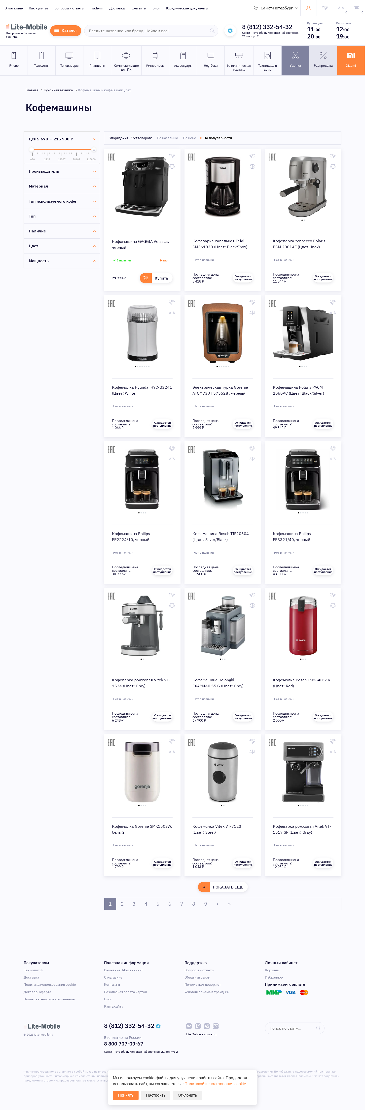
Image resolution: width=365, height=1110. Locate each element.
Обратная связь (197, 977)
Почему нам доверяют (202, 984)
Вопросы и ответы (69, 8)
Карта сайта (113, 1006)
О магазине (13, 8)
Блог (156, 8)
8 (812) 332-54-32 (267, 27)
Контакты (138, 8)
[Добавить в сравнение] (172, 166)
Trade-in (96, 8)
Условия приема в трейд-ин (206, 992)
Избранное (274, 977)
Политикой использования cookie (215, 1084)
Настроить (155, 1095)
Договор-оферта (37, 992)
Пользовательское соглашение (49, 999)
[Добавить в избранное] (172, 156)
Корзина (272, 970)
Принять (126, 1095)
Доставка (117, 8)
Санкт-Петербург (277, 7)
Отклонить (187, 1095)
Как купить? (38, 8)
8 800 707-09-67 (123, 1043)
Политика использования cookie (50, 984)
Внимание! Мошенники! (123, 970)
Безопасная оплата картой (125, 992)
